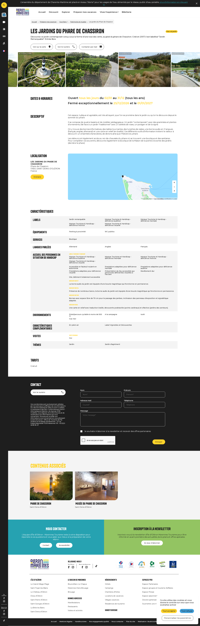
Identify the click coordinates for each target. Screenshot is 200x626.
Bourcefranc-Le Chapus (77, 584)
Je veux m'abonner (152, 543)
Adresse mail (85, 401)
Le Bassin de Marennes (77, 580)
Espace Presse (148, 592)
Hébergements (111, 580)
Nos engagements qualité (99, 621)
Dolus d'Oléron (36, 596)
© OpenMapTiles (147, 199)
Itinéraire (37, 177)
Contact (46, 545)
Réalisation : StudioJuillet (147, 621)
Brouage (71, 592)
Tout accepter (169, 611)
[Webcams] (4, 22)
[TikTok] (4, 620)
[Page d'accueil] (22, 12)
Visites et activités (75, 610)
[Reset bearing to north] (174, 191)
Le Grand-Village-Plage (40, 584)
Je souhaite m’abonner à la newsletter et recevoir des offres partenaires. (117, 431)
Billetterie (126, 12)
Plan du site (130, 621)
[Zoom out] (174, 187)
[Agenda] (4, 15)
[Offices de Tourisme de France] (120, 564)
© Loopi (174, 199)
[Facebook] (4, 598)
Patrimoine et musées (78, 22)
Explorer (66, 12)
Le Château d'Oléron (39, 592)
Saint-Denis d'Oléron (39, 611)
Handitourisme (111, 610)
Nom (82, 390)
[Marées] (4, 36)
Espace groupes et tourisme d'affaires (157, 588)
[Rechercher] (4, 5)
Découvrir (53, 12)
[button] (11, 68)
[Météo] (4, 29)
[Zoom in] (174, 182)
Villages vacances (112, 600)
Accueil (41, 12)
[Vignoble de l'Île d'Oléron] (152, 564)
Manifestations (74, 602)
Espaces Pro (147, 580)
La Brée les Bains (37, 608)
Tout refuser (187, 611)
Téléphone (128, 401)
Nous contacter (117, 621)
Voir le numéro (39, 392)
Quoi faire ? (63, 22)
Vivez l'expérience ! (109, 12)
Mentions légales (65, 621)
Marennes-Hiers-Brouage (78, 588)
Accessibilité (64, 545)
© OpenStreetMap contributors (162, 199)
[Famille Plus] (141, 564)
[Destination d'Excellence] (131, 564)
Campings (109, 588)
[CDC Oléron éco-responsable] (162, 564)
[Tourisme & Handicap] (173, 564)
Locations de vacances (114, 596)
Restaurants (73, 606)
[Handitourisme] (4, 43)
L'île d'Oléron (36, 580)
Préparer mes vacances (84, 12)
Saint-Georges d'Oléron (40, 604)
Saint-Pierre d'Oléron (39, 600)
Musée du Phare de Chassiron (91, 503)
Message (84, 411)
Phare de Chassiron (40, 503)
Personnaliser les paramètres (177, 618)
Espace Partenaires (150, 584)
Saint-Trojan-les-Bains (39, 588)
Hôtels (107, 584)
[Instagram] (4, 601)
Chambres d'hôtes (112, 592)
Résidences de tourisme (115, 604)
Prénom (127, 390)
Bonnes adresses (75, 598)
